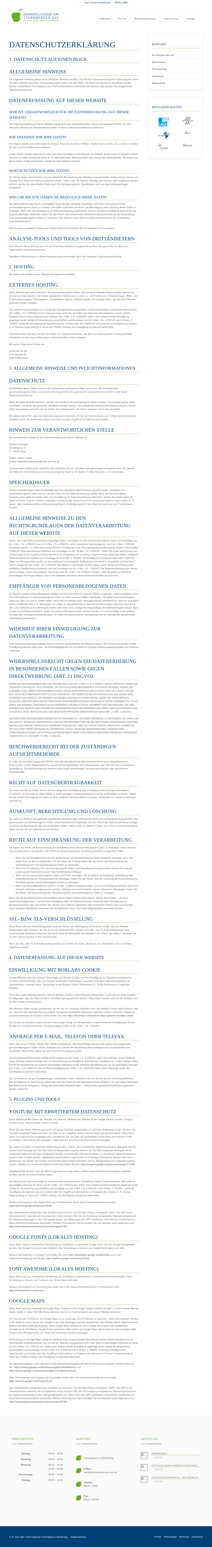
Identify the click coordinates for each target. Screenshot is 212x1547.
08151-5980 (121, 2)
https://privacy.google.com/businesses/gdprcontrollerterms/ (45, 1367)
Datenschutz (158, 83)
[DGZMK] (164, 146)
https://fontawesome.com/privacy (26, 1290)
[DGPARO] (164, 134)
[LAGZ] (164, 121)
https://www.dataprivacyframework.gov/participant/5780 (38, 1226)
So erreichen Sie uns (163, 55)
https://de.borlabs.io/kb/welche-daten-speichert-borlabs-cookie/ (100, 1015)
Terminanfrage (159, 69)
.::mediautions (77, 1537)
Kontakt (157, 1537)
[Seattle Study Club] (188, 120)
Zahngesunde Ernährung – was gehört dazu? (177, 1477)
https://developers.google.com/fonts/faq (89, 1254)
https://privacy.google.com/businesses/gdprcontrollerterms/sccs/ (42, 1370)
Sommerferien (159, 1454)
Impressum (158, 76)
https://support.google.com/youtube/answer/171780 (108, 1164)
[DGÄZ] (188, 145)
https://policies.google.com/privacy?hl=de (30, 1205)
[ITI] (187, 133)
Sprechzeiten (159, 62)
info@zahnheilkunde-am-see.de (100, 1472)
